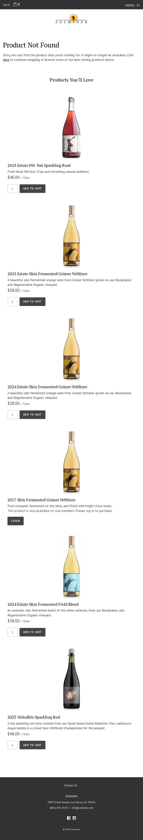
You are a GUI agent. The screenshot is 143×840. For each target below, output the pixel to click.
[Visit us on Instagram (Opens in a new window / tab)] (74, 818)
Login (15, 521)
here (6, 60)
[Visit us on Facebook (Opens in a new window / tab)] (68, 818)
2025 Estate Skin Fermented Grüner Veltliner (47, 273)
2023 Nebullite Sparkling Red (33, 717)
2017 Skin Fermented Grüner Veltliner (41, 499)
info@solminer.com (82, 807)
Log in (6, 4)
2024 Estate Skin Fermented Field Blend (43, 604)
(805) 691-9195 (59, 807)
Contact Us (70, 785)
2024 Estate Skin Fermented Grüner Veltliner (47, 386)
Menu (130, 5)
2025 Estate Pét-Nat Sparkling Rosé (39, 165)
